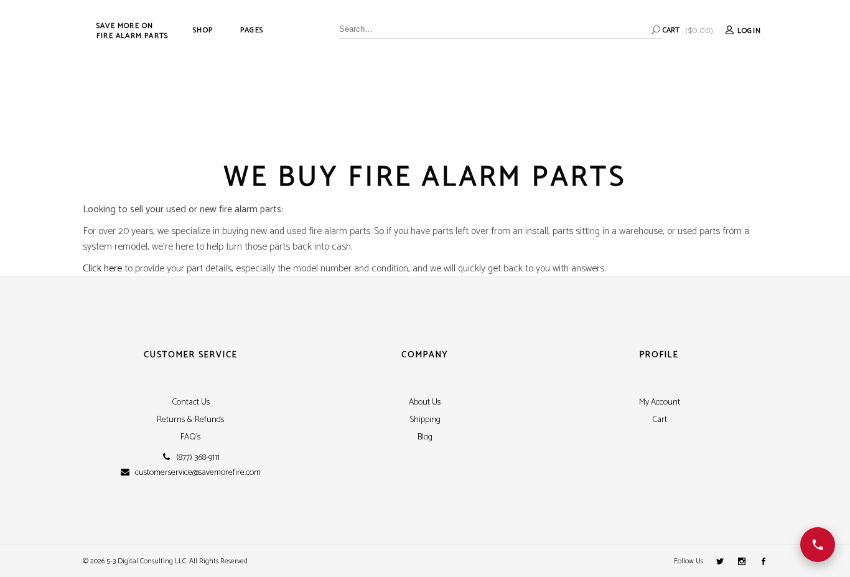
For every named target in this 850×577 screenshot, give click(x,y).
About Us (425, 402)
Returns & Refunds (190, 420)
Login (749, 31)
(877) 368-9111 (198, 458)
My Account (659, 402)
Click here (102, 268)
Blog (425, 437)
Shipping (425, 420)
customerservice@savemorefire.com (198, 473)
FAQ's (190, 437)
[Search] (656, 30)
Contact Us (191, 402)
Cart (659, 420)
